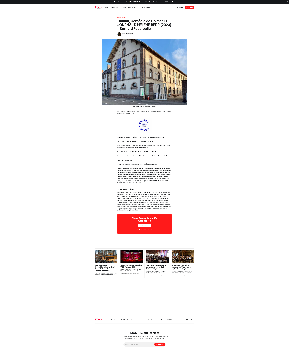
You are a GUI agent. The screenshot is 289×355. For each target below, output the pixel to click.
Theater (123, 7)
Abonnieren (189, 7)
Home (106, 7)
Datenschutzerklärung (153, 319)
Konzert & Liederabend (144, 7)
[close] (287, 2)
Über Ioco (114, 319)
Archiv (163, 319)
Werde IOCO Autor (124, 319)
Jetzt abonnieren (144, 226)
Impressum (141, 319)
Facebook (133, 319)
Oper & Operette (114, 7)
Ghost (192, 319)
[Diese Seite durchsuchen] (174, 7)
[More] (153, 7)
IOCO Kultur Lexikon (172, 319)
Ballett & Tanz (132, 7)
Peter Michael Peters (128, 33)
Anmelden (180, 7)
